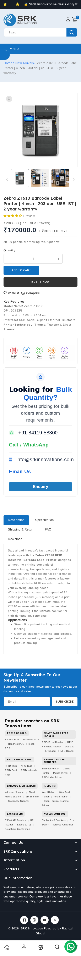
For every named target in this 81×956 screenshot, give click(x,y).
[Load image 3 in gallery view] (60, 178)
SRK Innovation (32, 928)
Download (15, 539)
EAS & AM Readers (15, 820)
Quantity (9, 250)
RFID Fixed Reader (52, 742)
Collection (40, 947)
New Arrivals (24, 63)
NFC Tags (26, 766)
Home (8, 63)
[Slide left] (7, 179)
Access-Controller (63, 824)
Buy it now (40, 281)
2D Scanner (32, 796)
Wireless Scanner (15, 792)
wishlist (13, 293)
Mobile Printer (60, 773)
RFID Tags (11, 766)
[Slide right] (73, 179)
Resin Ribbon (61, 796)
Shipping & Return (21, 529)
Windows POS (31, 739)
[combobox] (40, 32)
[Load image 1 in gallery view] (20, 178)
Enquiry (40, 486)
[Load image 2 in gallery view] (40, 178)
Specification (44, 520)
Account (23, 947)
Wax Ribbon (48, 792)
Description (16, 520)
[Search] (57, 948)
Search (71, 32)
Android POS (12, 739)
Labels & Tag (24, 824)
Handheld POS (16, 744)
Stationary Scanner (18, 801)
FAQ (48, 529)
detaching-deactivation (17, 829)
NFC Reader (67, 751)
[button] (74, 19)
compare (33, 293)
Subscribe (65, 701)
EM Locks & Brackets (54, 820)
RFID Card (11, 770)
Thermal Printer (50, 768)
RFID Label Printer (52, 777)
